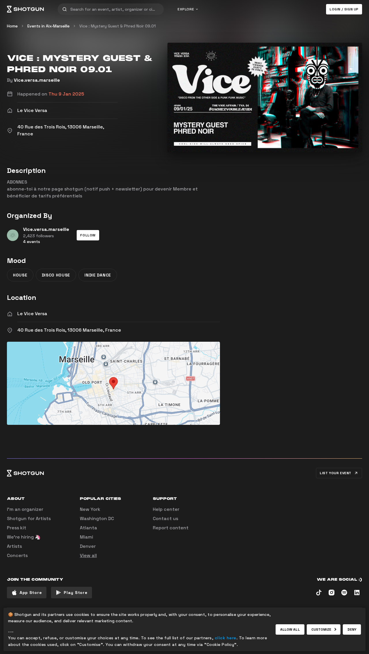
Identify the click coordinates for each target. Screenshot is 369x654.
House (20, 275)
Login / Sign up (344, 9)
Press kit (16, 528)
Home (12, 26)
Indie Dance (97, 275)
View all (88, 555)
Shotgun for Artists (29, 518)
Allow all (290, 629)
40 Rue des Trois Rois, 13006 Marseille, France (69, 330)
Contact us (165, 518)
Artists (14, 546)
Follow (88, 235)
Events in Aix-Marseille (48, 26)
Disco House (56, 275)
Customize (321, 629)
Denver (88, 546)
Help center (166, 509)
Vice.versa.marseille (37, 80)
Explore (186, 9)
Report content (171, 528)
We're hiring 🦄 (24, 537)
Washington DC (97, 518)
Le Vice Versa (32, 314)
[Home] (25, 9)
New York (90, 509)
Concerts (17, 555)
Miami (86, 537)
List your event (335, 473)
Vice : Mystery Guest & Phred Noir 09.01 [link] (117, 26)
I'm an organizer (25, 509)
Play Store (75, 592)
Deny (351, 629)
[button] (88, 235)
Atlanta (88, 528)
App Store (31, 592)
